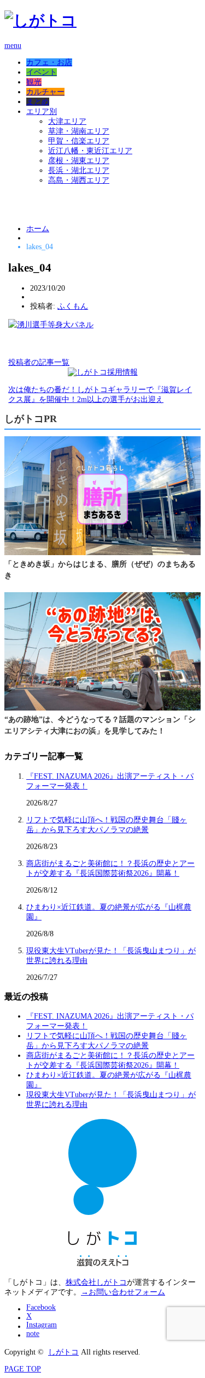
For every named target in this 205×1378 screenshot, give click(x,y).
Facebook (41, 1307)
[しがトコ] (40, 20)
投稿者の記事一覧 (38, 362)
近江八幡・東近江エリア (90, 151)
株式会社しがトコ (96, 1282)
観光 (34, 82)
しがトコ (63, 1352)
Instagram (41, 1325)
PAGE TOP (22, 1369)
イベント (41, 72)
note (32, 1333)
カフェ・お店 (49, 62)
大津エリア (67, 121)
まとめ (37, 102)
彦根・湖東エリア (78, 161)
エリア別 (41, 111)
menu (12, 45)
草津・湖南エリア (78, 131)
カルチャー (45, 92)
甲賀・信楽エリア (78, 141)
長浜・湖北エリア (78, 170)
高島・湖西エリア (78, 180)
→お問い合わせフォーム (123, 1292)
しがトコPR (30, 418)
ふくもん (72, 306)
